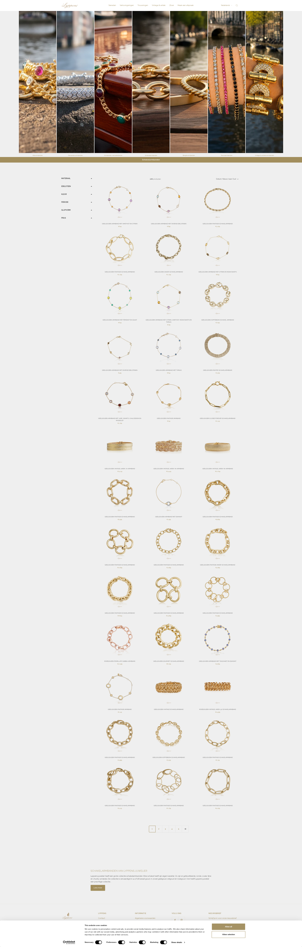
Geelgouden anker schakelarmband (169, 272)
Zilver (171, 5)
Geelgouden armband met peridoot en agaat (120, 320)
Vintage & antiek (159, 5)
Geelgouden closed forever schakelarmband (217, 418)
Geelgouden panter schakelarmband (217, 370)
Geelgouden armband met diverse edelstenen (168, 224)
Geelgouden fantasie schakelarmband (218, 224)
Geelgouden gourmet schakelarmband (168, 661)
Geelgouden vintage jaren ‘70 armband (120, 468)
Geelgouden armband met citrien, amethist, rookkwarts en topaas (169, 321)
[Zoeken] (237, 5)
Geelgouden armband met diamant (168, 517)
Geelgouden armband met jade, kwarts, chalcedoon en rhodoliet (119, 419)
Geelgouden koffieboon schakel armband (217, 320)
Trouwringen (143, 5)
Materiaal (65, 178)
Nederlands (225, 5)
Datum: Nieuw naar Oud (226, 179)
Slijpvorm (66, 210)
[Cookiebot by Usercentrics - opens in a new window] (69, 942)
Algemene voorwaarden (145, 918)
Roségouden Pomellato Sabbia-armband (119, 661)
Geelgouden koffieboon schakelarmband (169, 757)
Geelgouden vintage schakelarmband (168, 709)
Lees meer (98, 888)
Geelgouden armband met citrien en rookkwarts (218, 272)
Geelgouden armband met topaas (169, 370)
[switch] (121, 942)
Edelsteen (66, 186)
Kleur (64, 194)
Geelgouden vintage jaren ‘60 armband (168, 468)
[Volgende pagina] (185, 829)
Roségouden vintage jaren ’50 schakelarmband (217, 709)
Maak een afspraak (186, 5)
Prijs (63, 218)
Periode (64, 202)
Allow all (228, 927)
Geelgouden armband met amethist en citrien (119, 224)
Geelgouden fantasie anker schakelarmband (217, 565)
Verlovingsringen (127, 5)
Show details (176, 942)
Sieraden (112, 5)
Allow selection (228, 934)
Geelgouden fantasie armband (168, 418)
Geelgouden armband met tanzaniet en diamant (217, 661)
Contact (101, 918)
